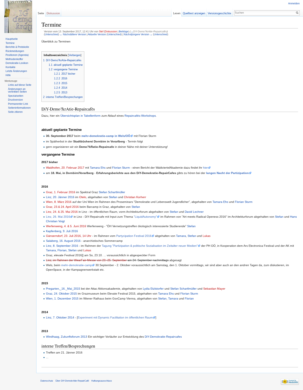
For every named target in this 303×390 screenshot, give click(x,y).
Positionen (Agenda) (17, 55)
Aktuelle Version (97, 34)
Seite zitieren (15, 111)
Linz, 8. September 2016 (62, 245)
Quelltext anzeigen (194, 13)
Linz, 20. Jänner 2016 (60, 197)
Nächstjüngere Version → (138, 34)
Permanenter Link (18, 103)
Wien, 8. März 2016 (59, 201)
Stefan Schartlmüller (112, 192)
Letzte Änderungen (16, 71)
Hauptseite (12, 39)
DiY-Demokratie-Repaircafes (163, 336)
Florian (62, 250)
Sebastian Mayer (214, 288)
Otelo (82, 197)
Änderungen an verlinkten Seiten (17, 90)
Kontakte (10, 67)
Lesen (176, 13)
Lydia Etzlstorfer (153, 288)
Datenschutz (46, 380)
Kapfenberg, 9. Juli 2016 (62, 231)
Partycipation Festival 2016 (134, 235)
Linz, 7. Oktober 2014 (60, 317)
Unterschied (51, 34)
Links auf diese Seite (19, 84)
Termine (10, 43)
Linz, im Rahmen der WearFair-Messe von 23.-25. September (86, 260)
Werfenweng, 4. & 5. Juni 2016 (66, 226)
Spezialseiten (15, 95)
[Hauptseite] (18, 16)
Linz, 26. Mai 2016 (58, 216)
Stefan (113, 197)
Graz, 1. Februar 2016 (60, 192)
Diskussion (111, 31)
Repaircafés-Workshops (140, 115)
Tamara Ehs (98, 167)
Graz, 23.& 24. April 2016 (62, 206)
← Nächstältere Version (73, 34)
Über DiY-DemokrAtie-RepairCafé (72, 380)
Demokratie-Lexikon (17, 63)
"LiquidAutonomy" (145, 216)
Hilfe (8, 75)
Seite (41, 13)
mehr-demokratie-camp (76, 265)
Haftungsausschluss (101, 380)
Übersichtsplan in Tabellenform (80, 115)
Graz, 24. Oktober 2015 (61, 293)
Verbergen (75, 55)
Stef (101, 31)
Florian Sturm (121, 167)
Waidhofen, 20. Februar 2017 (65, 167)
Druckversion (15, 99)
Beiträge (123, 31)
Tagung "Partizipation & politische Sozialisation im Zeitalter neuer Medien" (150, 245)
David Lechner (194, 211)
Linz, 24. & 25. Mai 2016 (62, 211)
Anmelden (294, 3)
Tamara (181, 235)
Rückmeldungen (15, 51)
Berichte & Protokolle (17, 47)
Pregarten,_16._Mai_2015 (63, 288)
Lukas (206, 235)
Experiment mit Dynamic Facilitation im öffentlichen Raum (115, 317)
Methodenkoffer (14, 59)
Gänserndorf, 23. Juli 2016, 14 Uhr (68, 235)
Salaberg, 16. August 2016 (63, 240)
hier (205, 167)
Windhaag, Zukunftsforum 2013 (66, 336)
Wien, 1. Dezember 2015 (62, 298)
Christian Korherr (135, 197)
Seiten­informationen (19, 107)
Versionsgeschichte (219, 13)
